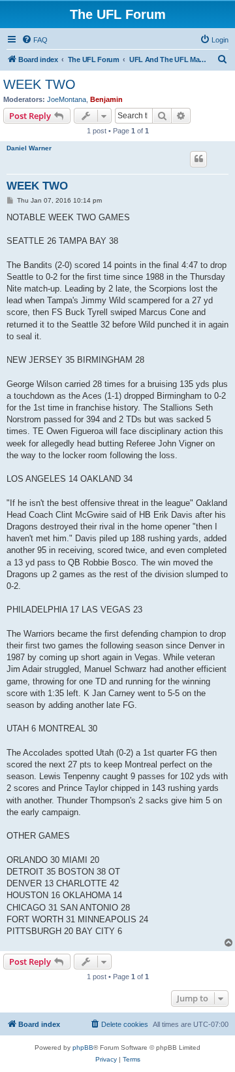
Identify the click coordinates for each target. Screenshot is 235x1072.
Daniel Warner (29, 148)
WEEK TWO (39, 84)
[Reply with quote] (198, 159)
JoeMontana (66, 99)
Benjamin (106, 99)
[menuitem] (35, 40)
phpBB (82, 1047)
